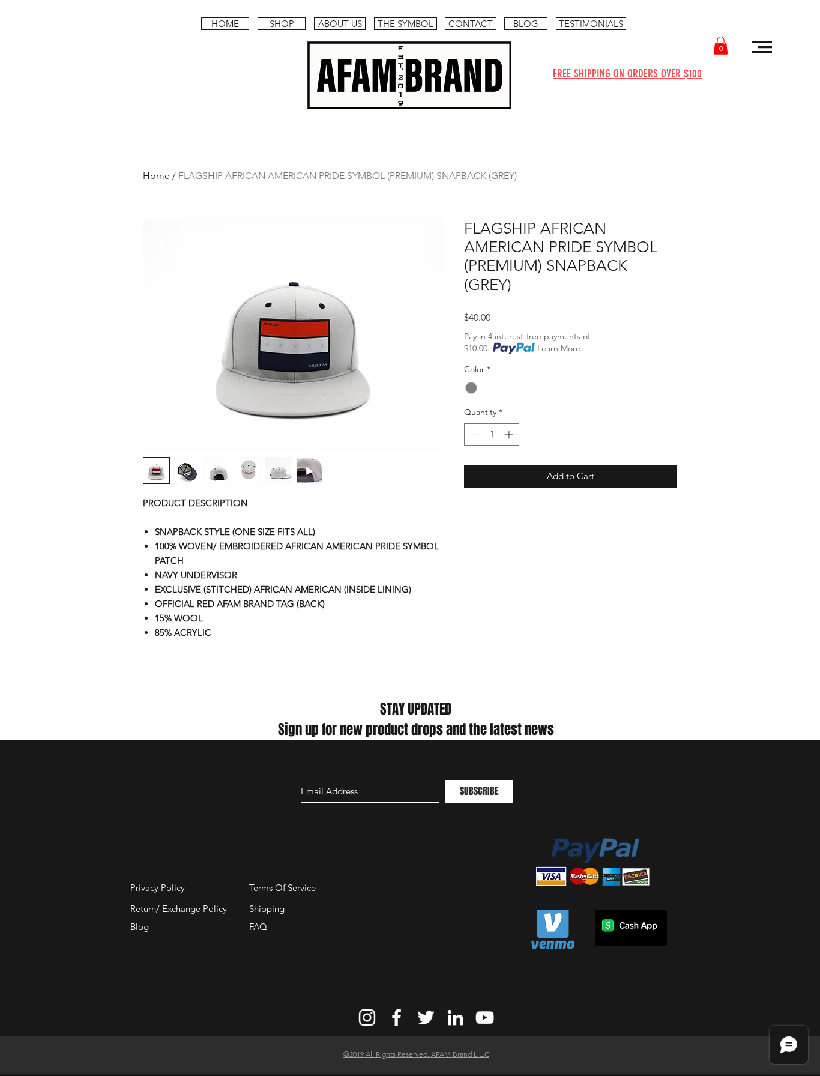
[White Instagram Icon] (367, 1017)
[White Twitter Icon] (426, 1017)
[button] (720, 46)
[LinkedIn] (455, 1017)
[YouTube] (485, 1017)
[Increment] (509, 434)
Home (156, 175)
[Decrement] (473, 434)
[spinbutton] (491, 434)
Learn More (558, 348)
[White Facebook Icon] (396, 1017)
